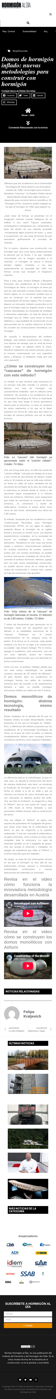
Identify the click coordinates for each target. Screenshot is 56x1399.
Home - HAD (28, 115)
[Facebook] (20, 1380)
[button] (50, 14)
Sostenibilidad (29, 31)
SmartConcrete (20, 51)
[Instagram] (36, 1380)
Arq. (46, 31)
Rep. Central (8, 31)
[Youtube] (30, 1380)
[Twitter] (25, 1380)
